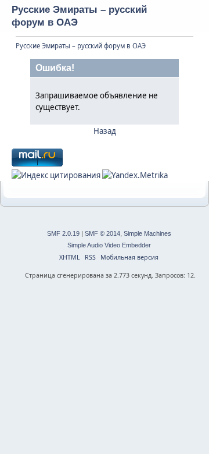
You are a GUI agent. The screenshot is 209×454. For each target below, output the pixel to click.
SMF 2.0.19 (63, 233)
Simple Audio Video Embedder (109, 245)
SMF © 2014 (102, 233)
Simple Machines (147, 233)
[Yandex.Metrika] (135, 175)
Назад (104, 131)
